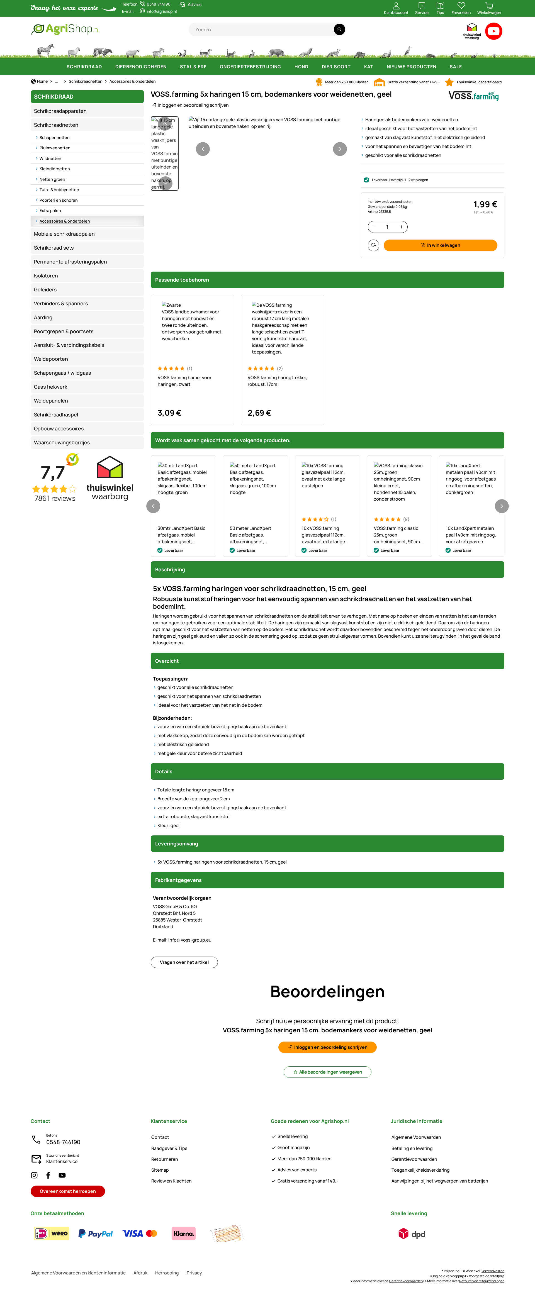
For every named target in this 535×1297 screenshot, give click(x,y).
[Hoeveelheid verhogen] (401, 227)
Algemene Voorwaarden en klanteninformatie (78, 1273)
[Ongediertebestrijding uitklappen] (286, 66)
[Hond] (205, 50)
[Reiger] (408, 50)
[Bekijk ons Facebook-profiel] (48, 1175)
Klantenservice (61, 1161)
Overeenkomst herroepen (68, 1191)
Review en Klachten (171, 1181)
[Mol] (430, 50)
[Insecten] (494, 50)
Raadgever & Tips (169, 1148)
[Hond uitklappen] (314, 66)
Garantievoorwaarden (414, 1159)
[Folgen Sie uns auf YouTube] (62, 1175)
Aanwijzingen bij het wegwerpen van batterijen (439, 1181)
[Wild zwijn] (277, 50)
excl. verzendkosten (397, 201)
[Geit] (158, 50)
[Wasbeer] (359, 50)
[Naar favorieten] (373, 245)
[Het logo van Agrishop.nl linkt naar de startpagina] (110, 29)
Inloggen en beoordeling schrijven (193, 105)
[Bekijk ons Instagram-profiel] (34, 1175)
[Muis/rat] (453, 50)
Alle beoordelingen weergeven (330, 1072)
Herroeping (167, 1273)
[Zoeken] (339, 29)
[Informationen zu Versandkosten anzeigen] (412, 1233)
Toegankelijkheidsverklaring (420, 1170)
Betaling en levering (412, 1148)
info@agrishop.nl (162, 11)
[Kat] (230, 50)
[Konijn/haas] (251, 50)
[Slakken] (474, 50)
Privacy (194, 1273)
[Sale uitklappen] (467, 66)
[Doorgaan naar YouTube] (493, 32)
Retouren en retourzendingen (481, 1281)
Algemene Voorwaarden (416, 1137)
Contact (160, 1137)
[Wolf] (305, 50)
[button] (271, 123)
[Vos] (333, 50)
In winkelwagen (443, 245)
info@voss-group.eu (182, 940)
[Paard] (45, 50)
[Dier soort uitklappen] (356, 66)
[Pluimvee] (182, 50)
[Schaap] (132, 50)
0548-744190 (63, 1142)
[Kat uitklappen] (379, 66)
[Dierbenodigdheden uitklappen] (172, 66)
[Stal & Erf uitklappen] (212, 66)
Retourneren (164, 1159)
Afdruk (140, 1273)
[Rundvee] (103, 50)
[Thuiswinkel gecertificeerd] (472, 32)
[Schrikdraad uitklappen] (107, 66)
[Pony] (73, 50)
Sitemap (160, 1170)
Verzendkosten (492, 1271)
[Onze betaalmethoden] (140, 1233)
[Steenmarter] (384, 50)
